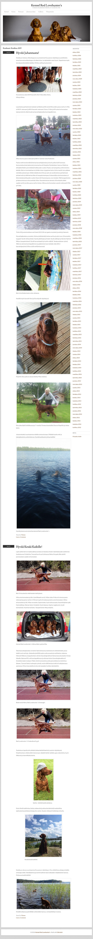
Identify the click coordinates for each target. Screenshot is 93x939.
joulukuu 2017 (77, 245)
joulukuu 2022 (77, 125)
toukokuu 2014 (77, 367)
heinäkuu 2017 (77, 258)
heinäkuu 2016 (77, 291)
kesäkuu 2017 (76, 261)
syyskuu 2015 (76, 318)
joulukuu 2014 (77, 344)
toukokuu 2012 (77, 424)
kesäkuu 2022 (76, 138)
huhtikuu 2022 (77, 142)
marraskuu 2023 (77, 102)
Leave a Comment (21, 537)
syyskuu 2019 (76, 208)
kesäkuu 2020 (76, 191)
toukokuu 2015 (77, 328)
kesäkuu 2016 (76, 294)
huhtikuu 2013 (77, 404)
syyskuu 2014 (76, 354)
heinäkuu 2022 (77, 135)
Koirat (13, 12)
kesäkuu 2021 (76, 165)
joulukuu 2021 (77, 152)
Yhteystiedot (50, 12)
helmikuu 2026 (77, 59)
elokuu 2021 (76, 162)
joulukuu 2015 (77, 308)
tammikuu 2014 (77, 377)
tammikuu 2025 (77, 72)
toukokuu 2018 (77, 235)
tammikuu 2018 (77, 241)
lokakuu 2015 (76, 314)
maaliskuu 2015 (77, 334)
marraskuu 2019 (77, 205)
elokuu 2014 (76, 357)
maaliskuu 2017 (77, 271)
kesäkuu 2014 (76, 364)
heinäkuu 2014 (77, 361)
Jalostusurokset (30, 12)
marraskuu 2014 (77, 347)
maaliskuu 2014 (77, 374)
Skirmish (59, 932)
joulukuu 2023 (77, 98)
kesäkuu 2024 (76, 85)
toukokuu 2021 (77, 168)
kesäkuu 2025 (76, 65)
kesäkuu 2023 (76, 112)
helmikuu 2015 (77, 338)
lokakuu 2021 (76, 155)
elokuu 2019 (76, 211)
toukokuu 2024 (77, 88)
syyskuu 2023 (76, 105)
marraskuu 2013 (77, 384)
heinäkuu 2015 (77, 321)
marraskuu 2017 (77, 248)
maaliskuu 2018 (77, 238)
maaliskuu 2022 (77, 145)
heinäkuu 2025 (77, 62)
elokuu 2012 (76, 417)
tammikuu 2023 (77, 122)
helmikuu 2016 (77, 304)
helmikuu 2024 (77, 95)
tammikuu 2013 (77, 407)
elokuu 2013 (76, 391)
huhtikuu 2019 (77, 218)
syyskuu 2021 (76, 158)
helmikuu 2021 (77, 175)
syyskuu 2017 (76, 254)
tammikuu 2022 (77, 148)
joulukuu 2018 (77, 225)
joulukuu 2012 (77, 411)
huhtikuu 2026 (77, 55)
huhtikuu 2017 (77, 268)
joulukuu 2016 (77, 278)
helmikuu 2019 (77, 221)
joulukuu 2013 (77, 381)
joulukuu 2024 (77, 75)
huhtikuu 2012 (77, 427)
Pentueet (21, 12)
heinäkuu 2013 (77, 394)
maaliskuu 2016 (77, 301)
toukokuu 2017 (77, 265)
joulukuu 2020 (77, 178)
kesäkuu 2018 (76, 231)
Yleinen (23, 535)
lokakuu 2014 (76, 351)
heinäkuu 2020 (77, 188)
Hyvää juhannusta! (27, 53)
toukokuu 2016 (77, 298)
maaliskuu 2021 (77, 172)
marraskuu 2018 (77, 228)
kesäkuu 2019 (76, 215)
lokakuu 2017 (76, 251)
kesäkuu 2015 (76, 324)
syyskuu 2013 (76, 387)
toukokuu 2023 (77, 115)
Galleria (40, 12)
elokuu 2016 (76, 288)
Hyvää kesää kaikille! (29, 547)
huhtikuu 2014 (77, 371)
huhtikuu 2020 (77, 195)
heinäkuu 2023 (77, 108)
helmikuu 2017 (77, 274)
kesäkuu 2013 (76, 397)
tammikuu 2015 (77, 341)
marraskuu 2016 (77, 281)
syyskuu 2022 (76, 132)
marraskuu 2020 (77, 181)
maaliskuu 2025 (77, 69)
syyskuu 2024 (76, 82)
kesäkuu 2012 (76, 421)
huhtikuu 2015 (77, 331)
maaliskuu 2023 (77, 118)
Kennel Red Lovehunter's (46, 5)
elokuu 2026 (76, 52)
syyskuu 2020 (76, 185)
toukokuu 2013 (77, 401)
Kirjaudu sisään (77, 436)
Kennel (6, 12)
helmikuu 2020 (77, 198)
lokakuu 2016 (76, 284)
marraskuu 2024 (77, 79)
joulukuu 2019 (77, 201)
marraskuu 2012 (77, 414)
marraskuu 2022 (77, 128)
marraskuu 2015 (77, 311)
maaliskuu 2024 (77, 92)
